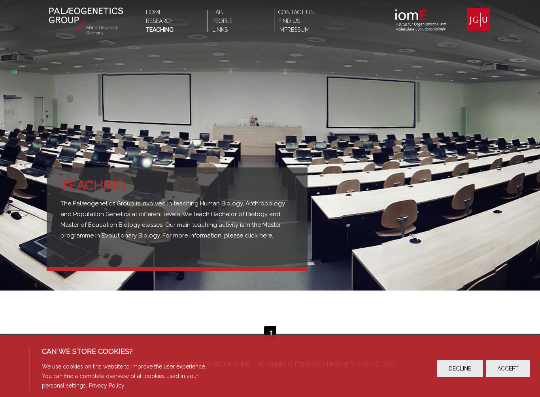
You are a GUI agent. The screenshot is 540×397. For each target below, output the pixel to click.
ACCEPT (508, 368)
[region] (270, 366)
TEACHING (160, 30)
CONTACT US (295, 12)
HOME (154, 12)
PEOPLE (222, 21)
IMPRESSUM (294, 30)
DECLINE (460, 368)
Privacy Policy (107, 385)
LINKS (220, 30)
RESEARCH (160, 21)
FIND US (289, 21)
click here (258, 235)
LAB (217, 12)
